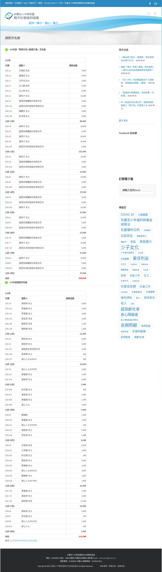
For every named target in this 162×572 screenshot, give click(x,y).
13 (31, 540)
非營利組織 (139, 331)
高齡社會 (139, 337)
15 (36, 540)
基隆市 (123, 242)
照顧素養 (135, 270)
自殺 (132, 304)
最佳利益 (141, 258)
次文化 (123, 264)
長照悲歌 (124, 331)
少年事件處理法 (127, 253)
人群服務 (143, 214)
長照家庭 (146, 325)
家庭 (133, 241)
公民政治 (127, 236)
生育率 (145, 270)
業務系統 (112, 566)
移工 (138, 298)
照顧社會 (144, 264)
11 (26, 540)
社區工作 (135, 275)
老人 (124, 303)
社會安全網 (128, 286)
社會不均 (124, 281)
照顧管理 (124, 270)
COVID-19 (127, 214)
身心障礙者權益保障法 (129, 320)
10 (24, 540)
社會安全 (136, 281)
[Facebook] (150, 3)
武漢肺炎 (133, 264)
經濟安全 (149, 297)
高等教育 (125, 337)
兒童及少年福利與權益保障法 (136, 222)
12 (29, 540)
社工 (146, 275)
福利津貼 (126, 297)
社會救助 (124, 292)
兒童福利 (147, 230)
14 (33, 540)
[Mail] (155, 3)
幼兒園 (140, 253)
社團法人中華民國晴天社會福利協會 (64, 566)
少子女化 (130, 247)
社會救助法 (137, 292)
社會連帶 (150, 292)
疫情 (123, 275)
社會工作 (145, 286)
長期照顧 (129, 325)
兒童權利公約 (130, 230)
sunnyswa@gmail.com (107, 558)
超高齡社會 (130, 309)
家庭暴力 (146, 241)
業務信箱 (121, 566)
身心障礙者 (129, 314)
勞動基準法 (141, 236)
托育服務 (125, 259)
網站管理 (103, 566)
